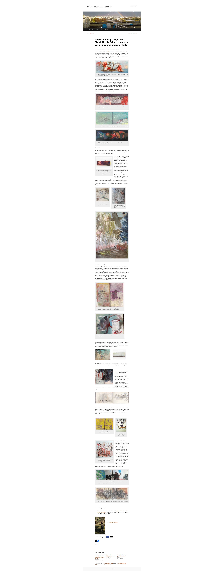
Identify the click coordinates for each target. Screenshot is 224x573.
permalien (109, 564)
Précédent (130, 33)
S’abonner (97, 29)
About (93, 29)
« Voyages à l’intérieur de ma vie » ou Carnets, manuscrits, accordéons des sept (99, 556)
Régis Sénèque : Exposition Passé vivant (110, 555)
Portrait (108, 563)
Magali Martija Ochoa (109, 51)
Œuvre (105, 563)
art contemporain (121, 563)
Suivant (135, 33)
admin (112, 563)
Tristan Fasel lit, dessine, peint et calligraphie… (122, 555)
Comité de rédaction (104, 29)
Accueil (89, 29)
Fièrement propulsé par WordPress (112, 568)
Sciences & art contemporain (99, 6)
